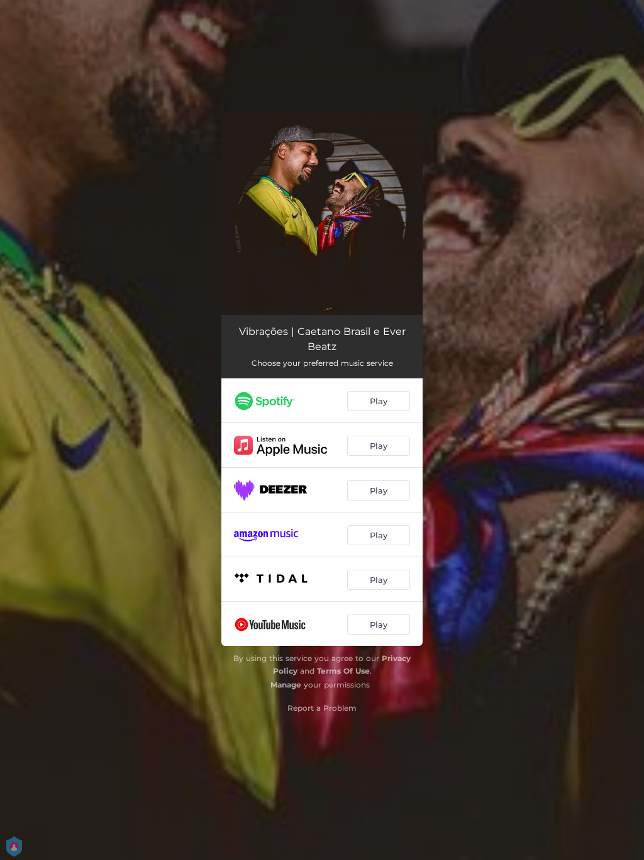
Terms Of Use (343, 671)
